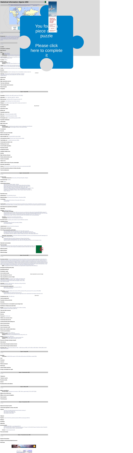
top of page (1, 33)
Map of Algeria (11, 4)
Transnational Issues (23, 5)
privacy (24, 452)
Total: (3, 53)
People (20, 4)
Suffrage (2, 210)
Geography (16, 4)
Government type (3, 179)
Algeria (21, 91)
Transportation (16, 5)
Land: (3, 54)
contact (17, 452)
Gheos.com (30, 452)
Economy (28, 4)
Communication (37, 4)
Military (12, 5)
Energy (32, 4)
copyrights (20, 452)
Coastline (2, 59)
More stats (35, 5)
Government (24, 4)
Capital (1, 181)
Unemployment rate (4, 296)
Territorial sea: (5, 62)
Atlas (24, 451)
